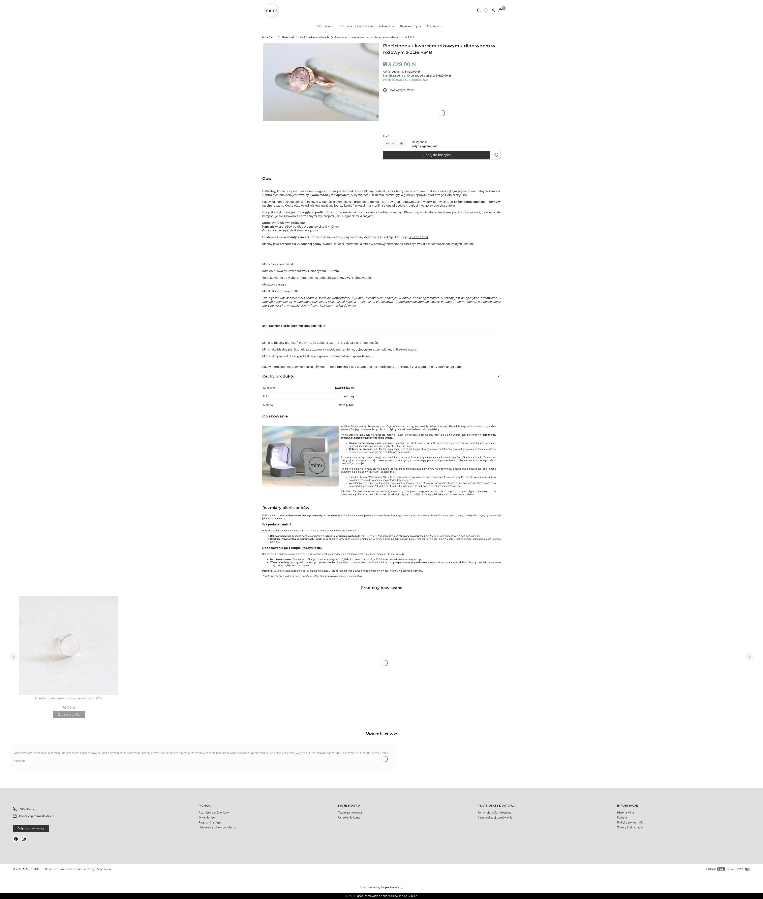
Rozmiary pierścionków (214, 812)
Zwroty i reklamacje (630, 827)
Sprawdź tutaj (418, 237)
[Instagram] (24, 839)
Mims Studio (269, 37)
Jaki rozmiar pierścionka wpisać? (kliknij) (292, 326)
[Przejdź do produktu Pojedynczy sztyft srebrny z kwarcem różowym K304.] (68, 645)
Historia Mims (625, 812)
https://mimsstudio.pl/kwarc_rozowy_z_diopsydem (334, 278)
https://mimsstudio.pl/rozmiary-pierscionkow (338, 576)
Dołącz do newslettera (31, 828)
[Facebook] (16, 839)
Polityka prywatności (630, 822)
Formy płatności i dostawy (494, 812)
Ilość (386, 136)
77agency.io (103, 869)
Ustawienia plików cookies (216, 827)
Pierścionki (288, 37)
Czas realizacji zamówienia (495, 817)
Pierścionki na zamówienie (314, 37)
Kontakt (622, 817)
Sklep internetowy (380, 887)
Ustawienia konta (349, 817)
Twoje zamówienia (350, 812)
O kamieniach (207, 817)
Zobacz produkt (69, 714)
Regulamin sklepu (210, 822)
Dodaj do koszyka (437, 155)
